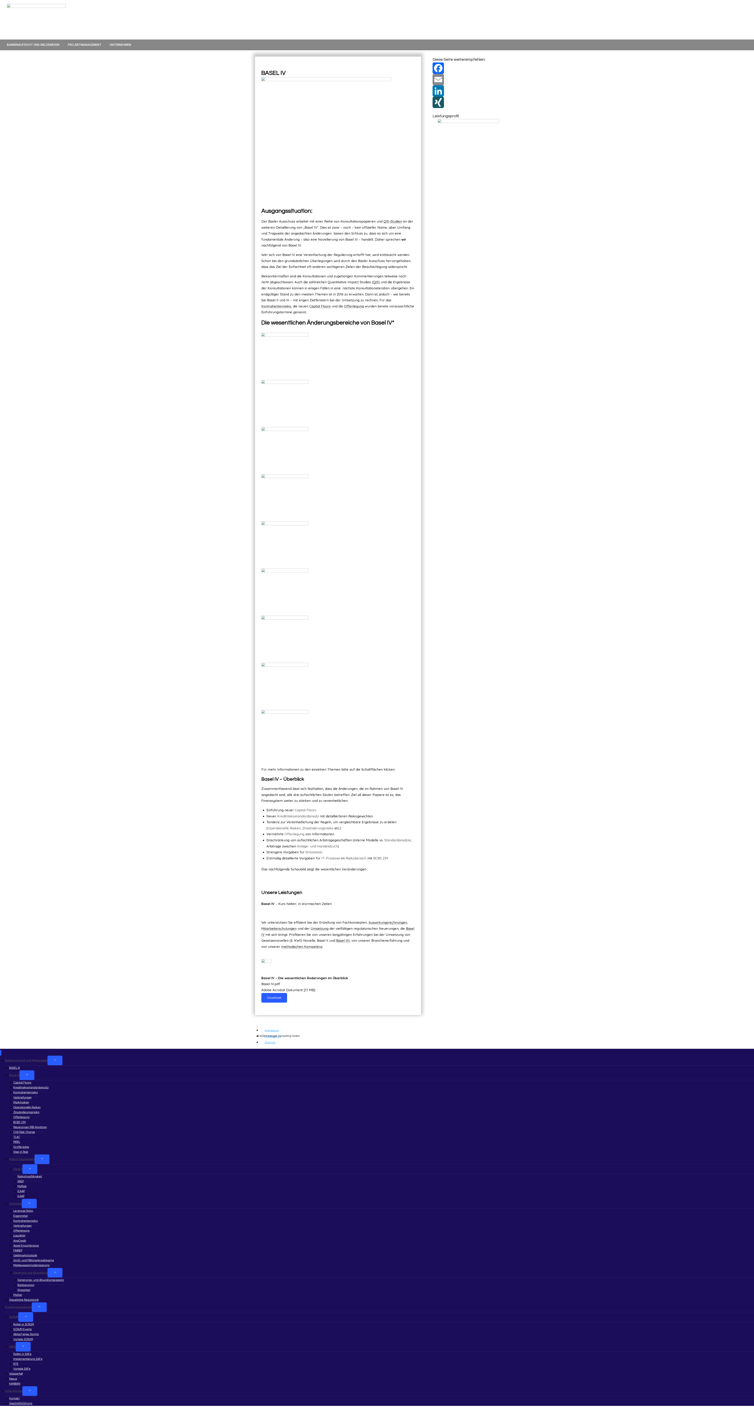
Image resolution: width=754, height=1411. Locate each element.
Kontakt (14, 1398)
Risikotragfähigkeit (29, 1176)
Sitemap (270, 1042)
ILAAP (21, 1196)
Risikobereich (356, 858)
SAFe (12, 1346)
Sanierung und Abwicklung (30, 1272)
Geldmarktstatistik (25, 1255)
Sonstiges (15, 1203)
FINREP (17, 1250)
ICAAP (21, 1191)
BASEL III (14, 1068)
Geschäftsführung (20, 1403)
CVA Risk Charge (24, 1132)
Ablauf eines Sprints (26, 1334)
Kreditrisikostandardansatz (298, 816)
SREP (20, 1181)
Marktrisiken (21, 1102)
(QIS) (376, 282)
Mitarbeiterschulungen (278, 928)
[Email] (466, 79)
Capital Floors (320, 306)
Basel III (342, 940)
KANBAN (14, 1383)
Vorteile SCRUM (23, 1339)
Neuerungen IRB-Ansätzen (30, 1127)
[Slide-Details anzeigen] (468, 132)
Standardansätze (397, 840)
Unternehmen (120, 45)
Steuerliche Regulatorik (24, 1300)
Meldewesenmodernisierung (31, 1265)
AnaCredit (19, 1240)
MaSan (17, 1295)
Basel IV (14, 1075)
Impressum (272, 1030)
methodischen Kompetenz (301, 946)
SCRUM (13, 1317)
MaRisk (22, 1186)
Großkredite (21, 1147)
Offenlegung (354, 306)
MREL (16, 1142)
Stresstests (313, 852)
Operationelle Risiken (284, 828)
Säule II (17, 1169)
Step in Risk (20, 1152)
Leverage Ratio (23, 1211)
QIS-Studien (392, 221)
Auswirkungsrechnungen (388, 922)
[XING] (466, 102)
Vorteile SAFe (21, 1369)
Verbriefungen (22, 1097)
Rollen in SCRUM (23, 1324)
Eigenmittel (20, 1216)
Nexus (13, 1379)
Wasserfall (16, 1373)
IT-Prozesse (330, 858)
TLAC (16, 1137)
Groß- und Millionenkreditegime (33, 1260)
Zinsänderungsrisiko (317, 828)
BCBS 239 (380, 858)
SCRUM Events (22, 1329)
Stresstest (23, 1290)
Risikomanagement (22, 1159)
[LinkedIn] (466, 91)
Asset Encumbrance (26, 1245)
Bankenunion (25, 1285)
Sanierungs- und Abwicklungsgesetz (40, 1280)
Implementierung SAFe (27, 1359)
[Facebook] (466, 68)
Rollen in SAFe (22, 1354)
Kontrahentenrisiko (276, 306)
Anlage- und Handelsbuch (317, 846)
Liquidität (19, 1235)
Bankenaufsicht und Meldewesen (33, 45)
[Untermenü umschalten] (55, 1060)
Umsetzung (320, 928)
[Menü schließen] (0, 1053)
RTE (15, 1364)
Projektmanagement (84, 45)
